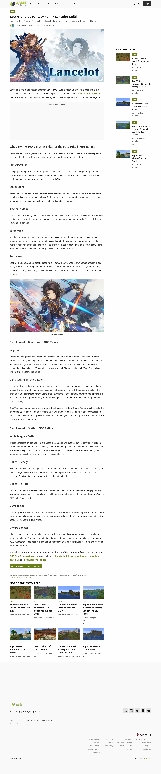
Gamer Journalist (93, 746)
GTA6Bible (96, 752)
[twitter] (137, 710)
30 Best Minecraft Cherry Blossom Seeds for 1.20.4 (67, 649)
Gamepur (128, 739)
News (32, 4)
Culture (58, 4)
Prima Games (95, 742)
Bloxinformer (146, 749)
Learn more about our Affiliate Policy (21, 577)
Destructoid (146, 742)
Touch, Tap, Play (94, 749)
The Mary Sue (146, 746)
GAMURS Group (146, 758)
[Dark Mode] (139, 3)
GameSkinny (108, 746)
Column (67, 4)
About (12, 720)
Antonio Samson (64, 656)
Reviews (41, 4)
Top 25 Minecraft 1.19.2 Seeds (91, 648)
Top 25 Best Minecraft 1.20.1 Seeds (18, 649)
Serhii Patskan (15, 614)
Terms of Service (32, 720)
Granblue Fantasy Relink (89, 93)
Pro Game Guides (94, 739)
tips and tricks (23, 556)
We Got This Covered (124, 742)
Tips (50, 4)
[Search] (133, 3)
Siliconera (109, 742)
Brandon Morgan (89, 618)
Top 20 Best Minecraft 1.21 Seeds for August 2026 (43, 609)
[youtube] (148, 710)
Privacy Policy (47, 720)
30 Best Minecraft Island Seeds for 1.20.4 (67, 607)
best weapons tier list (35, 560)
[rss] (125, 710)
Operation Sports (125, 746)
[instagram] (131, 710)
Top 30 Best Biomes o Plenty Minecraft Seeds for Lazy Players (93, 609)
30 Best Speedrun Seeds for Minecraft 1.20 (20, 607)
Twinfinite (109, 739)
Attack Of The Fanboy (143, 739)
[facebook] (143, 710)
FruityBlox (128, 749)
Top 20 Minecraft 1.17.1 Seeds (43, 648)
